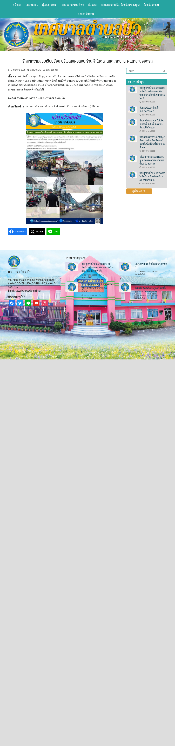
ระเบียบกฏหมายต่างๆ (73, 4)
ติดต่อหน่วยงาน (86, 13)
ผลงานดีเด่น (32, 4)
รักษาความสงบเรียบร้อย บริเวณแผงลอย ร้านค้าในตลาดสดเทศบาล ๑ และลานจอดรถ (87, 60)
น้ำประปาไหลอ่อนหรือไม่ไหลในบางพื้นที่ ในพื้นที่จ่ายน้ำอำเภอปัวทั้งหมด (152, 124)
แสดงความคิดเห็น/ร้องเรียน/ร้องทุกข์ (120, 4)
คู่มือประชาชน (49, 4)
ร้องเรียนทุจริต (151, 4)
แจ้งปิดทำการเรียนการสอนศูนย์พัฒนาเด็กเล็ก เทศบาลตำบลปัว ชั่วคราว (151, 160)
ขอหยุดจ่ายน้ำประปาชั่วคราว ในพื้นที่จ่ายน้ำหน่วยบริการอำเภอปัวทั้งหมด (152, 176)
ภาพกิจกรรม (52, 70)
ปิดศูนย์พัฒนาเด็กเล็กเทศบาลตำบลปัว (149, 109)
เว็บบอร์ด (92, 4)
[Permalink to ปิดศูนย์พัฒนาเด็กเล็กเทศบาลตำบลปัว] (132, 109)
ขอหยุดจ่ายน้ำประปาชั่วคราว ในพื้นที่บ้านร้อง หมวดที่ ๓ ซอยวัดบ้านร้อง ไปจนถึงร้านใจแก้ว (152, 92)
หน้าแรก (17, 4)
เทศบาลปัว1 (35, 70)
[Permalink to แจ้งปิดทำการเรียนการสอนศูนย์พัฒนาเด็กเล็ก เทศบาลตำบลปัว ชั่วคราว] (132, 158)
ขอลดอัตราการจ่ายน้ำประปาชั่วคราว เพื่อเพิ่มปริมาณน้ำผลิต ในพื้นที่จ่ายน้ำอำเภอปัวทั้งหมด (152, 141)
